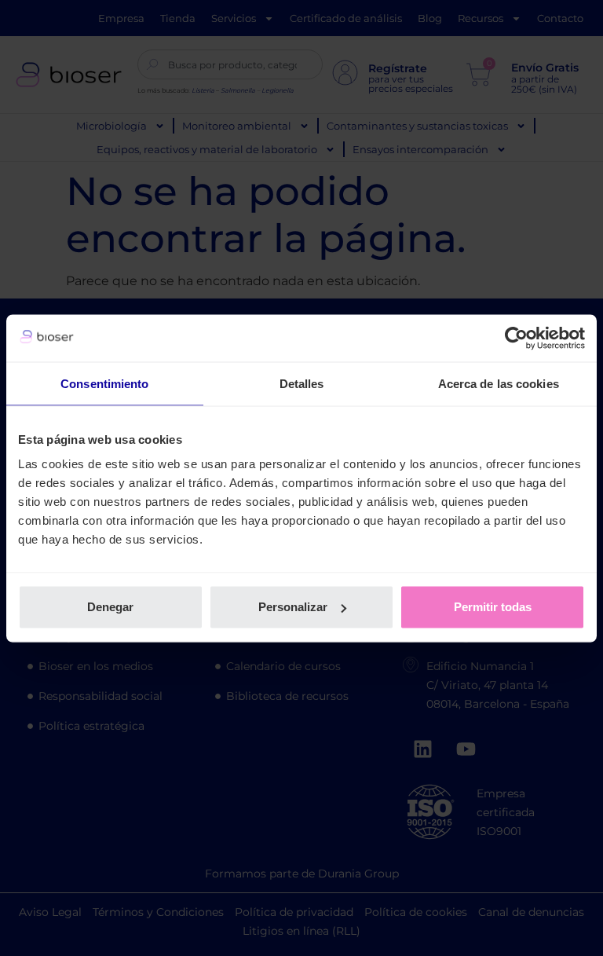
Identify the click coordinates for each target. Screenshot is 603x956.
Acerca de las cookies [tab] (498, 383)
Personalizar (292, 607)
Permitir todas (493, 607)
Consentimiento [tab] (104, 383)
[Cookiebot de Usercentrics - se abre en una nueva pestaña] (516, 338)
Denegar (110, 607)
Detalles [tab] (302, 383)
